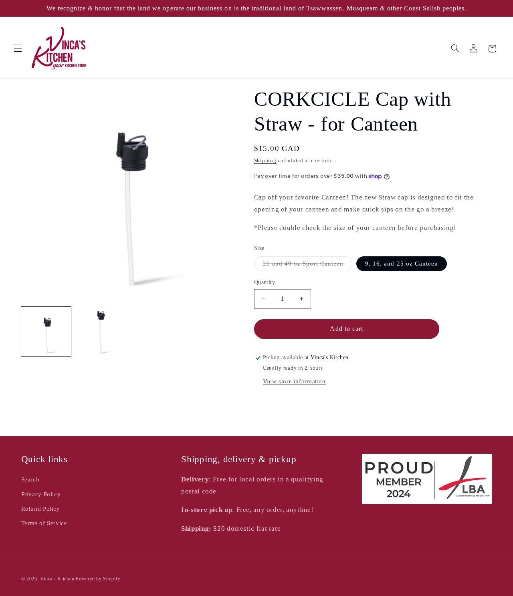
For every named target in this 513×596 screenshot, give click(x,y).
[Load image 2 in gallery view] (100, 331)
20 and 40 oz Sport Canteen (307, 265)
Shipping (265, 160)
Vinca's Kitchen (57, 578)
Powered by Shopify (98, 578)
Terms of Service (44, 523)
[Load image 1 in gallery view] (46, 331)
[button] (17, 48)
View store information (294, 381)
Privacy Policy (41, 494)
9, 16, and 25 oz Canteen (401, 263)
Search (30, 479)
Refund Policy (40, 508)
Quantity (264, 282)
